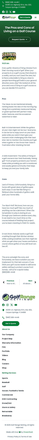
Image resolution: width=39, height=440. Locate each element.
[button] (35, 17)
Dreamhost (28, 432)
